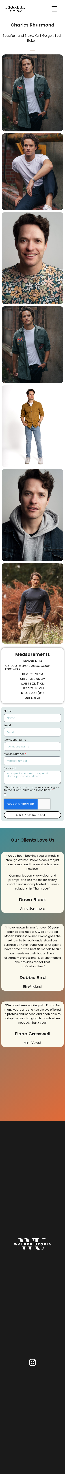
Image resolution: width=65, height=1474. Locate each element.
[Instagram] (32, 1362)
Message (10, 768)
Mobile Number (14, 754)
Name (8, 711)
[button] (32, 49)
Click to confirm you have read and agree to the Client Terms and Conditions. (31, 789)
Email (8, 725)
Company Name (15, 740)
